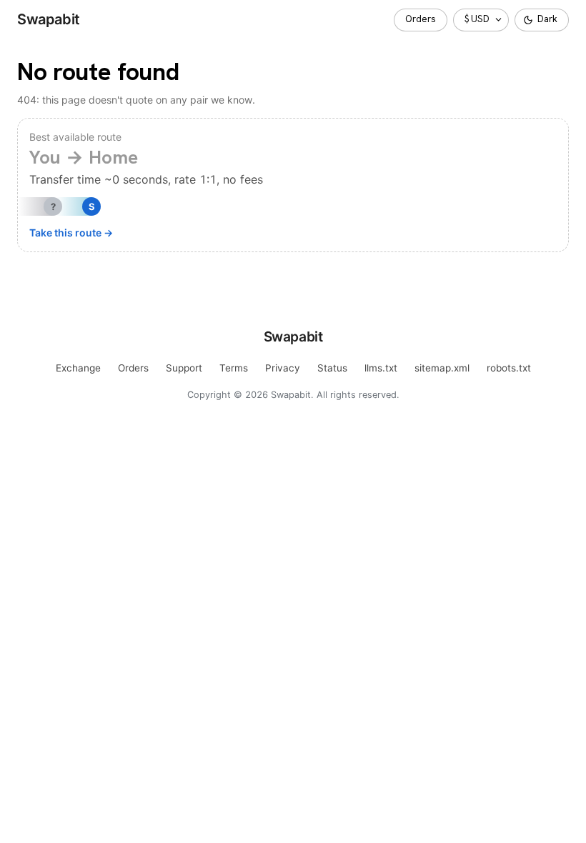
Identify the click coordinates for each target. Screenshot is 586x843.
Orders (420, 19)
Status (332, 368)
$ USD (477, 19)
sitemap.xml (442, 368)
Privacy (282, 368)
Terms (233, 368)
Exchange (78, 368)
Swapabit (48, 19)
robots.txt (509, 368)
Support (184, 368)
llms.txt (380, 368)
